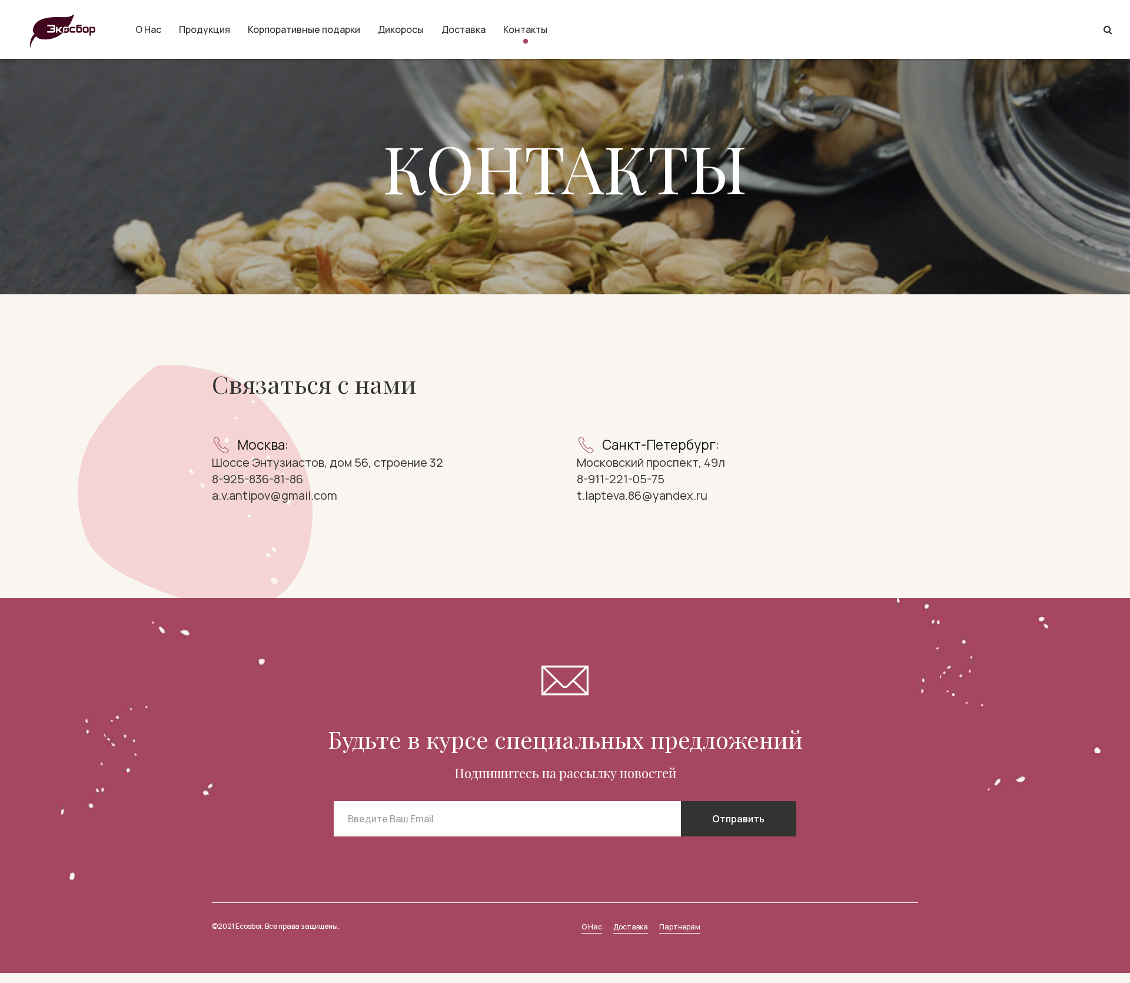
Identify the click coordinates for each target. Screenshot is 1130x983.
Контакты (525, 29)
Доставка (463, 29)
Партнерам (679, 927)
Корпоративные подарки (304, 29)
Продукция (204, 29)
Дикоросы (401, 29)
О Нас (148, 29)
